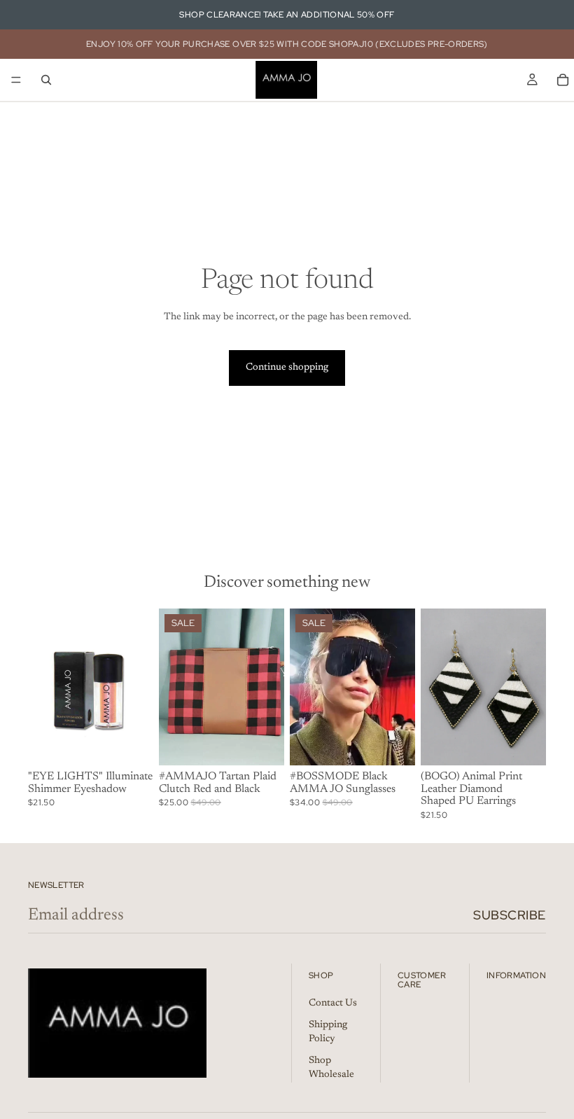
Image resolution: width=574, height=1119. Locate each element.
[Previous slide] (43, 687)
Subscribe (509, 915)
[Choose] (131, 743)
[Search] (46, 79)
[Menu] (16, 80)
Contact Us (333, 1003)
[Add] (262, 743)
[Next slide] (137, 687)
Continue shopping (287, 368)
